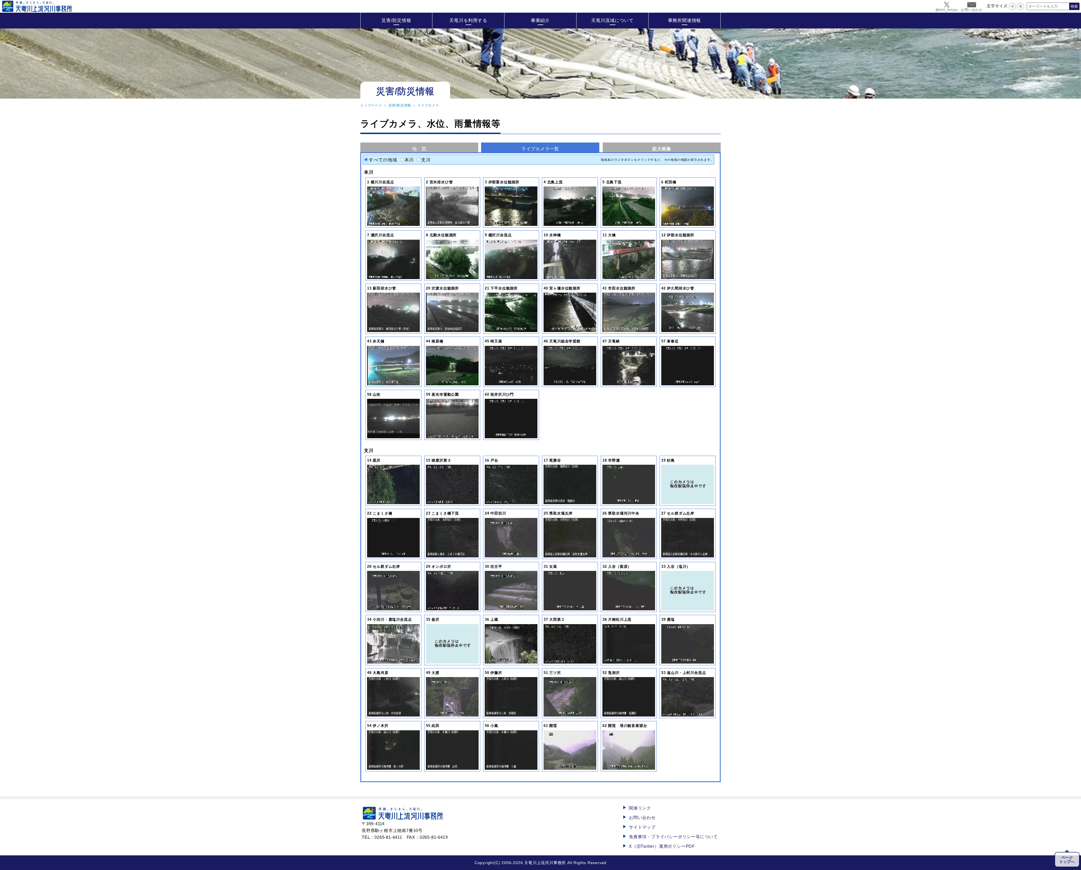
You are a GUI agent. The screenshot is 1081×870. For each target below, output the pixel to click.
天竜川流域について (612, 20)
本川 (409, 159)
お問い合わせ (642, 817)
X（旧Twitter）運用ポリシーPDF (662, 846)
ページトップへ (1067, 859)
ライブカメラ (428, 105)
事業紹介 (540, 20)
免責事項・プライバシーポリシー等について (673, 836)
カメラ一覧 (540, 148)
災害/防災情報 (396, 20)
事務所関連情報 (684, 20)
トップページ (371, 105)
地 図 (419, 148)
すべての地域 (383, 159)
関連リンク (640, 808)
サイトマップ (642, 827)
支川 (426, 159)
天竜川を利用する (468, 20)
